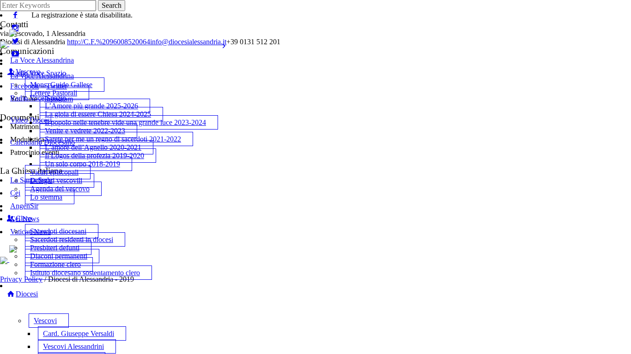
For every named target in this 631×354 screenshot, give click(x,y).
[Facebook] (15, 15)
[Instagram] (15, 28)
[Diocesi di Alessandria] (19, 43)
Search (111, 5)
